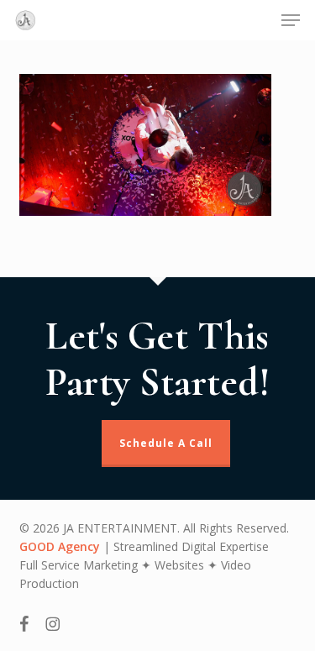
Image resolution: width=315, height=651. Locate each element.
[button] (290, 20)
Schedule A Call (166, 443)
